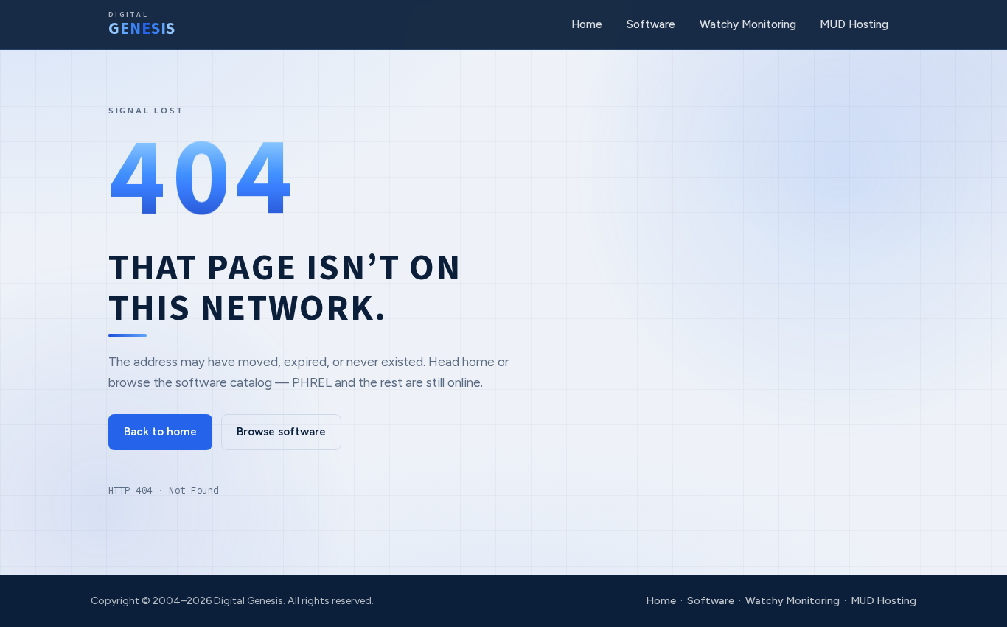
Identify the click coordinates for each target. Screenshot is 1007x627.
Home (586, 24)
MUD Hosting (854, 24)
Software (651, 24)
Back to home (160, 431)
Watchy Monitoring (748, 24)
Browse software (281, 431)
